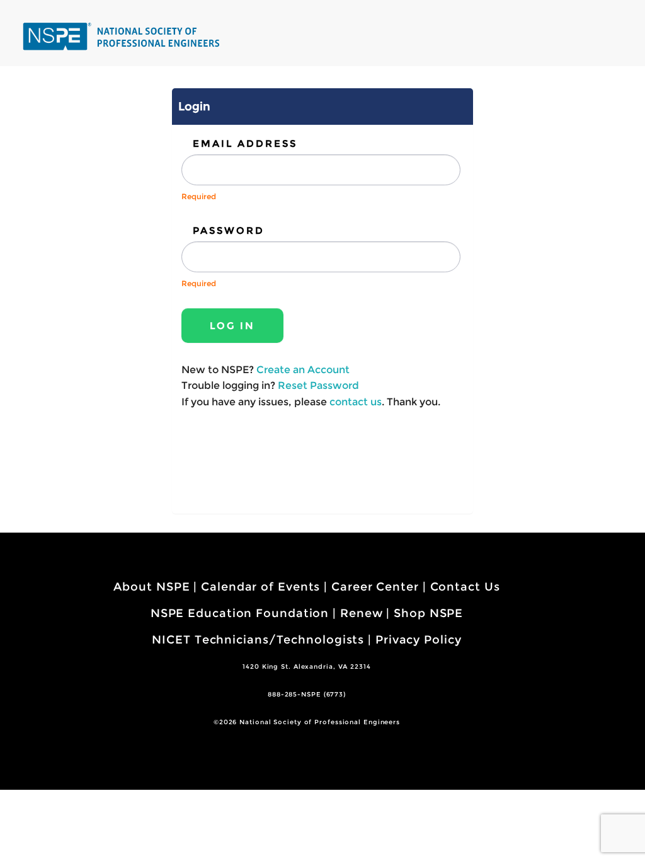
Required (198, 196)
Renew (361, 613)
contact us (355, 402)
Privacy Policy (418, 640)
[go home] (123, 36)
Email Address (245, 143)
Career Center (375, 587)
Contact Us (465, 587)
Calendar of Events (260, 587)
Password (229, 230)
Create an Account (303, 370)
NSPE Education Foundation (240, 613)
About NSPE (151, 587)
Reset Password (318, 385)
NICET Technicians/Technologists (258, 640)
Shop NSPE (428, 613)
